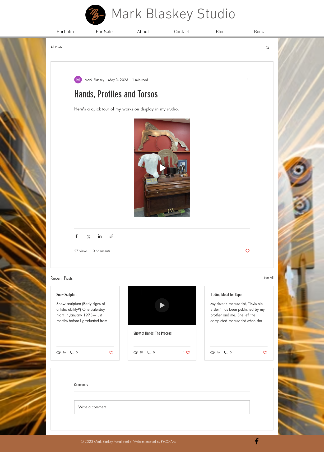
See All (268, 277)
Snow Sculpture (66, 294)
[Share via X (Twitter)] (88, 236)
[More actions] (247, 79)
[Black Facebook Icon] (257, 441)
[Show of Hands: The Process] (162, 305)
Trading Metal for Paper (226, 294)
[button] (267, 47)
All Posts (56, 47)
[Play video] (162, 168)
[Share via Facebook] (76, 236)
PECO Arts (168, 441)
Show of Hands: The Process (152, 333)
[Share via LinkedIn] (99, 236)
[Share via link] (111, 236)
